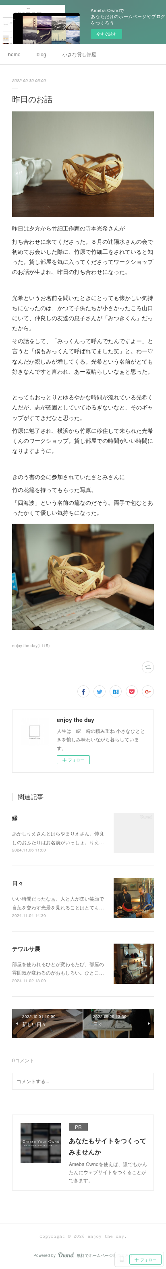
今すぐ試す (106, 34)
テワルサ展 (26, 948)
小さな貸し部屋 (79, 54)
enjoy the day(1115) (31, 645)
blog (41, 54)
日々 (17, 883)
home (14, 54)
